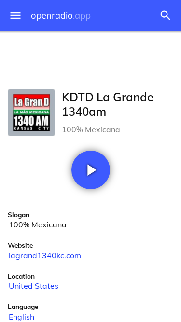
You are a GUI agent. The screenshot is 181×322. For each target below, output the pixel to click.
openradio (61, 15)
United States (33, 286)
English (21, 317)
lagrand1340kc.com (45, 255)
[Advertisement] (90, 58)
